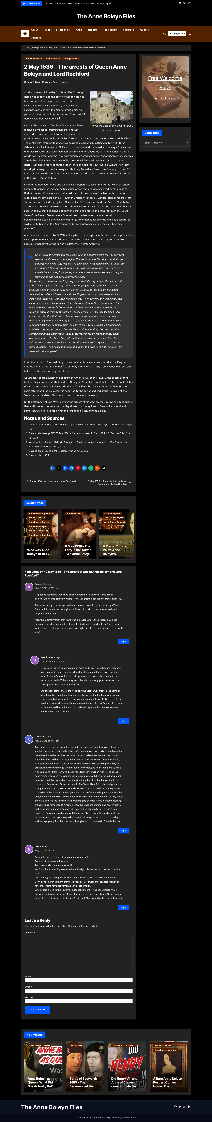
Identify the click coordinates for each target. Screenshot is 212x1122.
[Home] (25, 33)
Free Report (110, 29)
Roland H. (40, 584)
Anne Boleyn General (39, 522)
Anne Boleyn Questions (40, 535)
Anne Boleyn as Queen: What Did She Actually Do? (40, 1082)
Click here (57, 395)
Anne (79, 29)
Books (48, 29)
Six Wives (131, 1045)
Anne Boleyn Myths (38, 526)
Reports (93, 29)
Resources (128, 29)
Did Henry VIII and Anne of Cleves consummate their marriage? (125, 1084)
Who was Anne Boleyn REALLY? (39, 552)
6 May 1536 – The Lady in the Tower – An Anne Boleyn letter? (78, 552)
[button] (189, 33)
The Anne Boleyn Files (106, 16)
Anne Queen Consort (114, 522)
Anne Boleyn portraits (165, 1050)
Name (29, 976)
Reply (123, 641)
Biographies (63, 29)
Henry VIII (117, 1045)
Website (29, 997)
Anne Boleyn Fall (34, 58)
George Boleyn (71, 58)
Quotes (144, 29)
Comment (31, 932)
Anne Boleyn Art (163, 1045)
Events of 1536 (53, 58)
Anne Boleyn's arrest (57, 82)
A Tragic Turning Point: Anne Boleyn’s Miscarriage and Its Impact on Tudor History (115, 555)
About (35, 29)
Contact (36, 37)
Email (28, 986)
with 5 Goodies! (165, 98)
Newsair (114, 1117)
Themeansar (129, 1117)
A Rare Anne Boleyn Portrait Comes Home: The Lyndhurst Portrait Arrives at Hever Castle (167, 1088)
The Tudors (76, 1045)
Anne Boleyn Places (38, 530)
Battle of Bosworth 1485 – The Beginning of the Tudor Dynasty (83, 1084)
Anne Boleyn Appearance (41, 513)
